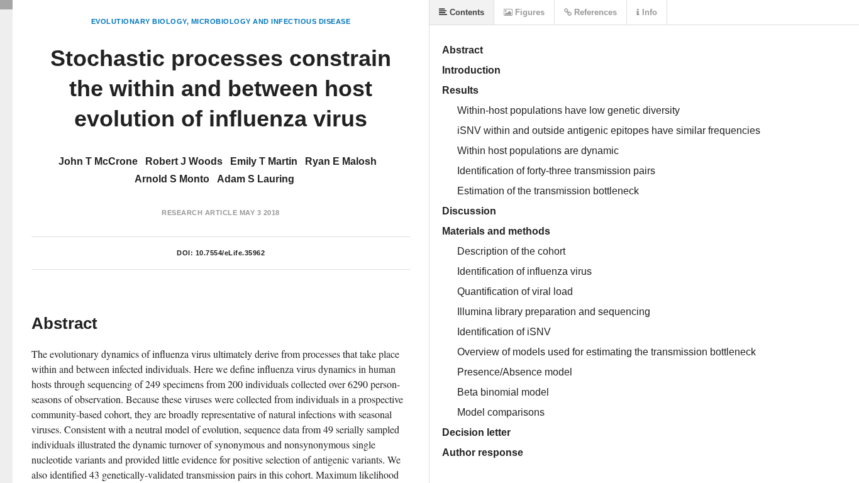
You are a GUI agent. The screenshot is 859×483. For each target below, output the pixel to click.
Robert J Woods (184, 161)
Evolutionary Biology (139, 21)
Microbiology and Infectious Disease (271, 21)
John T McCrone (98, 161)
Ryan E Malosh (341, 161)
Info (648, 12)
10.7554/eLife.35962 (230, 253)
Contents (465, 12)
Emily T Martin (263, 161)
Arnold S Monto (172, 179)
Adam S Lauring (255, 179)
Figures (529, 12)
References (594, 12)
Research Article (199, 212)
